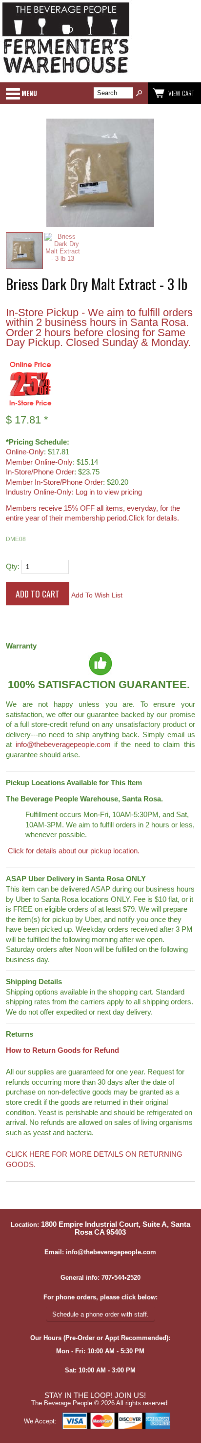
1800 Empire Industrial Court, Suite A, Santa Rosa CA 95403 (115, 1228)
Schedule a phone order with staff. (100, 1314)
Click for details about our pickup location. (73, 851)
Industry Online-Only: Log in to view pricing (74, 492)
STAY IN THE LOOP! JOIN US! (95, 1395)
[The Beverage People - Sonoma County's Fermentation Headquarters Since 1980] (66, 73)
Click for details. (153, 518)
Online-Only (25, 452)
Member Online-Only (39, 462)
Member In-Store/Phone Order (54, 482)
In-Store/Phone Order (40, 472)
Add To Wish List (96, 595)
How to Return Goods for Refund (62, 1050)
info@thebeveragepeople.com (63, 744)
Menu (29, 93)
